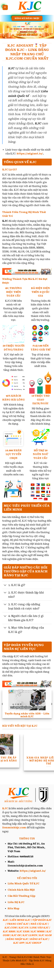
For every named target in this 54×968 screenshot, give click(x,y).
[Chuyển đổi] (5, 585)
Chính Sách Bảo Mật (21, 889)
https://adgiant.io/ (30, 153)
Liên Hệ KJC (16, 902)
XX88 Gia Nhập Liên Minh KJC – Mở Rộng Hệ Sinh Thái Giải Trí (30, 760)
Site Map (13, 908)
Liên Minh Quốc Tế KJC (23, 883)
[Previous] (2, 704)
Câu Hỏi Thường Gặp (21, 896)
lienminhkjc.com (14, 827)
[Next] (51, 704)
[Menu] (5, 7)
